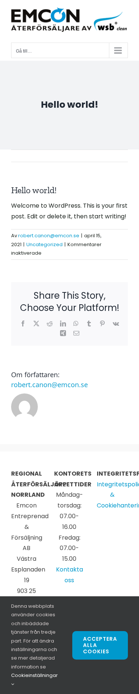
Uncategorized (44, 244)
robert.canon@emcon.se (48, 235)
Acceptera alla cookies (100, 645)
